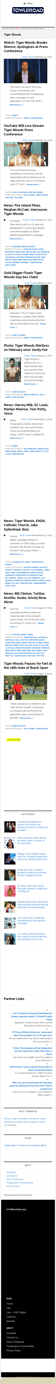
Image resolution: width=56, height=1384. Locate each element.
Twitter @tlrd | (11, 1145)
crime (24, 643)
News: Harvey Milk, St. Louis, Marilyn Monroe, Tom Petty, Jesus (26, 409)
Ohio (45, 651)
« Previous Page (14, 740)
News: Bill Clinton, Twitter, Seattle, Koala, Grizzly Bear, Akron (25, 598)
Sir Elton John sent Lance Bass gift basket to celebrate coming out (32, 888)
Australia (43, 637)
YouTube (9, 198)
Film (9, 1308)
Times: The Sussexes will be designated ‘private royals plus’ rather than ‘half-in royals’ (32, 1051)
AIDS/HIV (28, 567)
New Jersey (10, 651)
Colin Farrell (37, 570)
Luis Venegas (33, 578)
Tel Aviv (15, 583)
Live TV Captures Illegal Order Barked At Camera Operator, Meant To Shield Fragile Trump (31, 1016)
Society (32, 247)
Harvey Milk (43, 449)
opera (41, 580)
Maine (13, 451)
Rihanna (16, 262)
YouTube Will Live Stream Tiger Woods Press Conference (24, 130)
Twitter (31, 656)
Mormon (18, 580)
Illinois (9, 254)
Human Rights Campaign (26, 575)
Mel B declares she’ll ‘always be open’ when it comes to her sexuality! (31, 840)
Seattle (40, 653)
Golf (26, 195)
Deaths (31, 643)
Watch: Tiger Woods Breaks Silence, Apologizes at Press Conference (26, 47)
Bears (35, 567)
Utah (7, 586)
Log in (37, 1377)
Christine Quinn (36, 640)
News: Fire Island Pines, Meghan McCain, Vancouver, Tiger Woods (26, 209)
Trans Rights (37, 562)
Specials (11, 1321)
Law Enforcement (23, 648)
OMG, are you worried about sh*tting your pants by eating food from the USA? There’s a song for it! (31, 1086)
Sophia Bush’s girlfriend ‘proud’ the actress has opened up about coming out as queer (32, 825)
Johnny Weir (28, 254)
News (15, 115)
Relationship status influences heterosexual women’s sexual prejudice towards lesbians (32, 904)
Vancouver (10, 265)
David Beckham (31, 249)
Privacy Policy (13, 1186)
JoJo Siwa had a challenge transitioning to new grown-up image (31, 920)
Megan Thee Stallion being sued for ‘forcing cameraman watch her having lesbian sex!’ (32, 856)
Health (16, 335)
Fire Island (19, 252)
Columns (11, 1316)
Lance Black (41, 254)
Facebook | (24, 1145)
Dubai (47, 570)
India (7, 451)
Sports (22, 392)
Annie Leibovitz (31, 395)
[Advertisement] (28, 487)
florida (39, 643)
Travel (30, 635)
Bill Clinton (21, 640)
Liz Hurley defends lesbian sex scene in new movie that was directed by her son (32, 936)
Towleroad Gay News (28, 10)
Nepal (20, 451)
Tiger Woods (36, 118)
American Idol (30, 637)
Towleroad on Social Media (20, 1183)
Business (17, 247)
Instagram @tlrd (38, 1145)
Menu (30, 3)
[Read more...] (16, 105)
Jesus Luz (22, 578)
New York (17, 260)
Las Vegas (10, 257)
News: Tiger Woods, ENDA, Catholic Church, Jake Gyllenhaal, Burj (25, 525)
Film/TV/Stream (20, 192)
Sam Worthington (27, 653)
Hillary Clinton (33, 645)
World (8, 565)
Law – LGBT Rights (16, 1312)
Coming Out (18, 562)
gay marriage (43, 252)
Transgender (39, 583)
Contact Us (12, 1176)
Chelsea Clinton (21, 570)
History (32, 192)
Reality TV (41, 451)
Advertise (11, 1172)
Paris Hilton (11, 653)
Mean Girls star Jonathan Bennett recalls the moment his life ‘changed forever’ (32, 872)
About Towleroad (15, 1179)
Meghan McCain (33, 257)
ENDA (7, 573)
